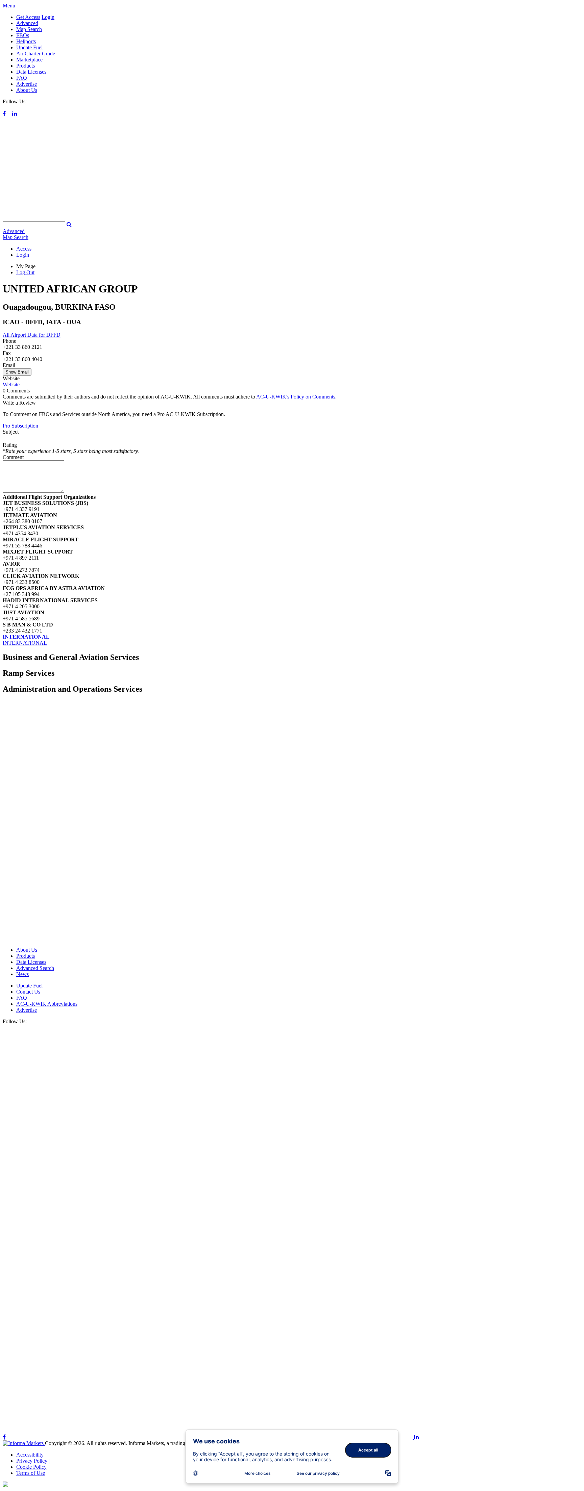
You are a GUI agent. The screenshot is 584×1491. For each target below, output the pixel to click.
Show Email (17, 372)
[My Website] (292, 218)
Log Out (25, 272)
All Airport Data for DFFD (31, 335)
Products (25, 66)
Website (11, 384)
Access (23, 249)
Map (15, 237)
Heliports (26, 41)
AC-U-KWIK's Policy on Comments (295, 397)
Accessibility (30, 1455)
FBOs (22, 35)
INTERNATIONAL (26, 637)
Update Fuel (29, 47)
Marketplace (29, 59)
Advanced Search (35, 968)
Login (48, 17)
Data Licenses (31, 72)
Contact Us (28, 992)
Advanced (27, 23)
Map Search (29, 29)
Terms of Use (30, 1473)
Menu (9, 5)
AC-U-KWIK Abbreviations (46, 1004)
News (22, 974)
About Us (26, 90)
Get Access (28, 17)
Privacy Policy (33, 1461)
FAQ (21, 78)
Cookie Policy (32, 1467)
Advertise (26, 84)
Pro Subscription (20, 426)
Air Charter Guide (35, 53)
